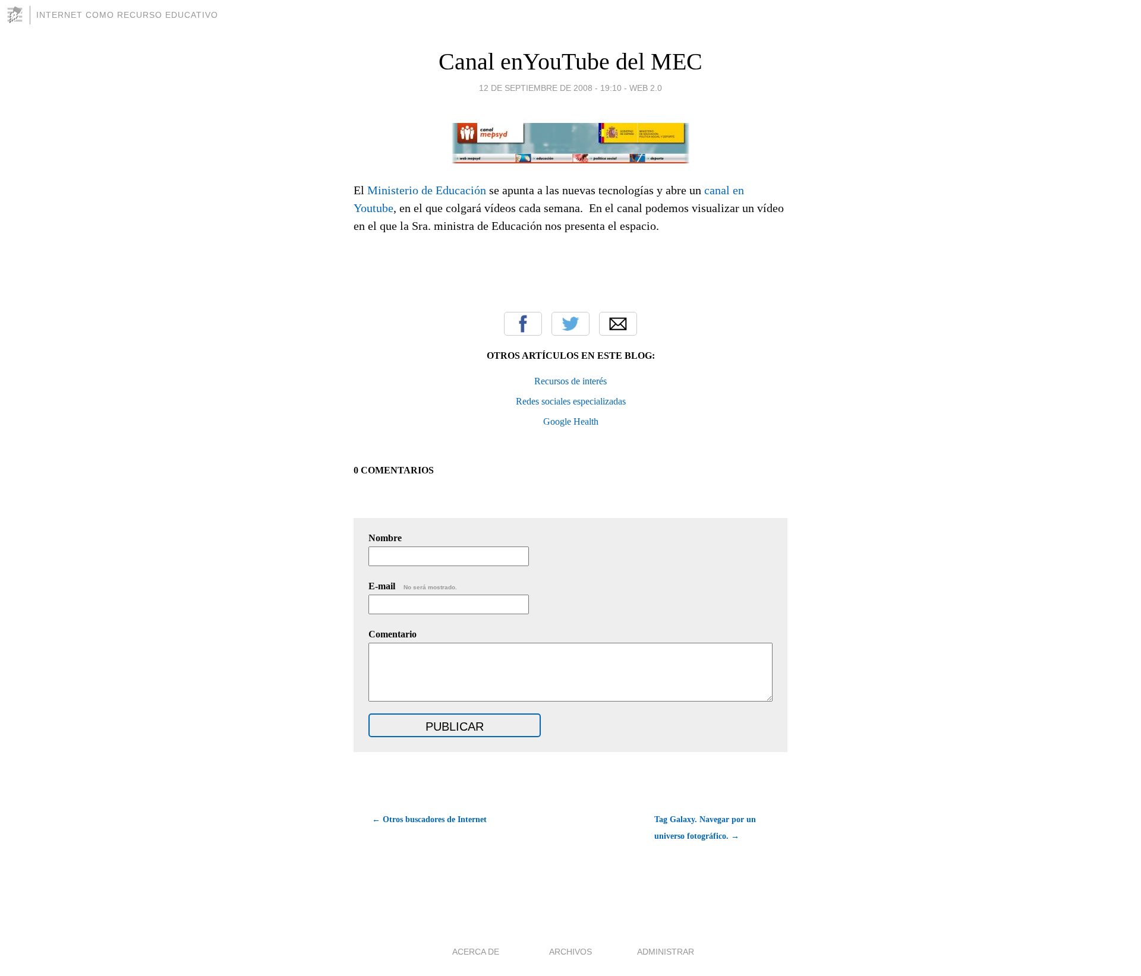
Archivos (570, 951)
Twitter (570, 324)
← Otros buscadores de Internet (429, 819)
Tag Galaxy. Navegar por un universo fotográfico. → (705, 828)
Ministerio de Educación (426, 190)
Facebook (523, 324)
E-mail (412, 586)
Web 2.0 (645, 88)
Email (618, 324)
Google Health (570, 421)
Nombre (385, 538)
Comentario (392, 634)
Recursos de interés (570, 381)
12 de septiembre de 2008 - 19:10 (550, 88)
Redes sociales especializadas (571, 401)
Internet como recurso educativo (127, 15)
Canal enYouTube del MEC (570, 61)
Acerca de (475, 951)
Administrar (665, 951)
